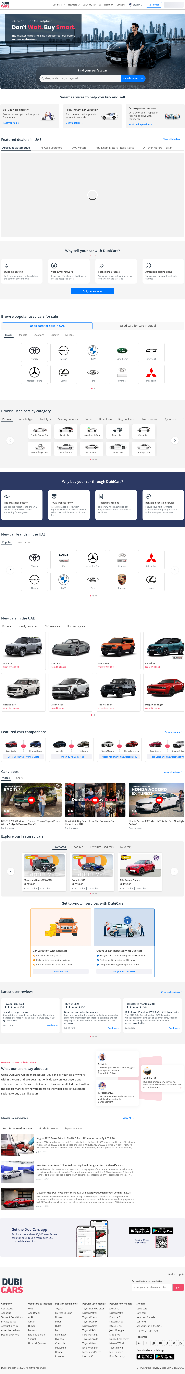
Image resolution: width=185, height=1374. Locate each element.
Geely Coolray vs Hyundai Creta (23, 756)
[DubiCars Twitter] (174, 1343)
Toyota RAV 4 (89, 1330)
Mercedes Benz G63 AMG (38, 880)
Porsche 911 (56, 663)
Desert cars (117, 435)
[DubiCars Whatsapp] (181, 1343)
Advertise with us (10, 1330)
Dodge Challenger (119, 1339)
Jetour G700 (103, 663)
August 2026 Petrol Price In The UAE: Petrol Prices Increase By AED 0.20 (75, 1138)
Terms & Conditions (12, 1317)
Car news (141, 1321)
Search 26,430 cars (133, 78)
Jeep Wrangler (105, 704)
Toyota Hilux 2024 (14, 1003)
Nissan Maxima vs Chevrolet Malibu (119, 756)
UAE (30, 1308)
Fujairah (32, 1330)
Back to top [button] (174, 1274)
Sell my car (154, 4)
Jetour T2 (7, 663)
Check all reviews (170, 992)
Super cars (117, 452)
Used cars (141, 1308)
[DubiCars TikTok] (167, 1343)
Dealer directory (10, 1334)
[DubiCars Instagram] (153, 1343)
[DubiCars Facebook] (146, 1343)
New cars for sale (145, 1317)
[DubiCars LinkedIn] (139, 1343)
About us (6, 1313)
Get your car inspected (124, 971)
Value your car (61, 971)
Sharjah (32, 1339)
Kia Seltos (114, 1334)
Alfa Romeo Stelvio (130, 880)
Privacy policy (8, 1321)
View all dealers (172, 139)
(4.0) (22, 1006)
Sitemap (140, 1303)
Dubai (31, 1326)
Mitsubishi (60, 1347)
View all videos (172, 772)
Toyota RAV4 (116, 1347)
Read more (52, 1025)
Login (173, 4)
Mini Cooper (116, 1352)
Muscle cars (66, 452)
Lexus (58, 1321)
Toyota (59, 1308)
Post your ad (10, 122)
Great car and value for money (81, 1012)
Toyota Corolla (90, 1339)
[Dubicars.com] (12, 1285)
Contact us (7, 1308)
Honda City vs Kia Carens (71, 756)
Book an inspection (139, 124)
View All (127, 1118)
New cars (141, 1313)
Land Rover (61, 1334)
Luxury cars (92, 452)
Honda (59, 1352)
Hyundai (59, 1339)
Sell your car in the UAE (149, 1326)
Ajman (31, 1321)
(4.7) (83, 1006)
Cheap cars (143, 435)
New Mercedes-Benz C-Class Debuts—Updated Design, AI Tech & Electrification (79, 1165)
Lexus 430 (87, 1356)
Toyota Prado (89, 1317)
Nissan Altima (89, 1326)
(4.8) (145, 1006)
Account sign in (9, 1326)
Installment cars (92, 435)
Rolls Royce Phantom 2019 (140, 1003)
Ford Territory (117, 1356)
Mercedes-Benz (63, 1313)
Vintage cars (144, 452)
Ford (57, 1330)
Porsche (59, 1356)
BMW (58, 1326)
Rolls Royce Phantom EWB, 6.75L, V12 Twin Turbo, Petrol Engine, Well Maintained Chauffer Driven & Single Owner (152, 1012)
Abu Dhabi (34, 1313)
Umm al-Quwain (37, 1343)
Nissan (59, 1317)
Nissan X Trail (116, 1343)
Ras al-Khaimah (36, 1334)
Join (178, 1287)
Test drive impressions (15, 1012)
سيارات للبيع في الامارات (148, 1331)
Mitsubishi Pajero (91, 1352)
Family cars (65, 435)
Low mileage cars (39, 452)
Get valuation (73, 122)
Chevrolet (60, 1343)
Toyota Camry (89, 1321)
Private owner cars (39, 435)
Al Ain (31, 1317)
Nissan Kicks (56, 704)
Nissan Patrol (9, 704)
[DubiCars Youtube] (160, 1343)
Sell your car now (92, 291)
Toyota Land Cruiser (93, 1308)
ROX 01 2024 (72, 1003)
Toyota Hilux (89, 1343)
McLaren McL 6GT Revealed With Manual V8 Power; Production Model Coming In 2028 (83, 1192)
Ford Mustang (90, 1334)
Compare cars (172, 732)
